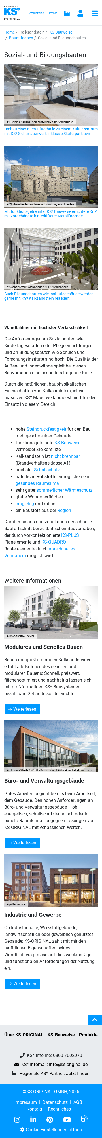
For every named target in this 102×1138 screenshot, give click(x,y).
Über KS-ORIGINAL (23, 1035)
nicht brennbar (65, 456)
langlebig (25, 503)
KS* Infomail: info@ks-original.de (54, 1064)
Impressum (25, 1102)
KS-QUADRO (53, 542)
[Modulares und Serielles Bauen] (51, 612)
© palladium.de (16, 904)
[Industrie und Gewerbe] (51, 880)
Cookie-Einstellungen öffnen (53, 1129)
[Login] (80, 14)
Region (64, 510)
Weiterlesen (24, 709)
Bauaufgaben (21, 38)
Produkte (88, 1035)
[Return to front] (13, 12)
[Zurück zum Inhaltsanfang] (95, 1022)
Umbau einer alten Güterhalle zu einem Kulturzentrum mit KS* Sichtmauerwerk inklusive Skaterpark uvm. (51, 131)
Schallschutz (47, 469)
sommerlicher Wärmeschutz (64, 490)
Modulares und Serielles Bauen (43, 647)
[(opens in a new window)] (19, 1120)
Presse (53, 13)
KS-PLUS (70, 535)
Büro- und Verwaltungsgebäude (44, 780)
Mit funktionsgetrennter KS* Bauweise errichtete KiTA (50, 211)
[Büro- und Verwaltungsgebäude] (51, 746)
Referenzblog (36, 13)
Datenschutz (55, 1102)
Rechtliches (59, 1109)
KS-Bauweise (60, 32)
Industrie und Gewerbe (32, 914)
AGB (77, 1102)
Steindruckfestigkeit (47, 429)
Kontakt (34, 1109)
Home (9, 32)
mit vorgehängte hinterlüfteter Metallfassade (43, 216)
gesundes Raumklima (37, 483)
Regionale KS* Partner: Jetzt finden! (55, 1073)
